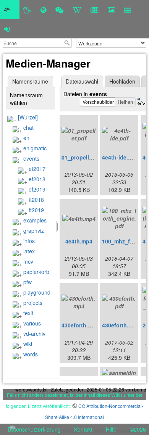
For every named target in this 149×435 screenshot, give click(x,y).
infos (29, 241)
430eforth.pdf (119, 325)
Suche (67, 42)
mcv (28, 261)
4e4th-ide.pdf (119, 157)
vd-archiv (34, 333)
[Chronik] (43, 9)
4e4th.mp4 (78, 241)
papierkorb (36, 272)
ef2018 (37, 179)
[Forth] (27, 9)
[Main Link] (9, 9)
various (32, 323)
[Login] (6, 28)
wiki (27, 344)
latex (29, 251)
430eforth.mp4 (80, 325)
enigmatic (35, 148)
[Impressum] (127, 9)
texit (28, 313)
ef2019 (37, 189)
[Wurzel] (28, 117)
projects (32, 302)
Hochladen (122, 81)
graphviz (33, 230)
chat (28, 127)
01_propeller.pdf (83, 157)
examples (35, 220)
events (31, 158)
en (26, 138)
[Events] (59, 9)
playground (36, 292)
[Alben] (111, 9)
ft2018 (36, 199)
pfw (27, 282)
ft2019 (36, 210)
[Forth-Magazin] (94, 9)
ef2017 (37, 168)
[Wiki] (77, 9)
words (30, 354)
